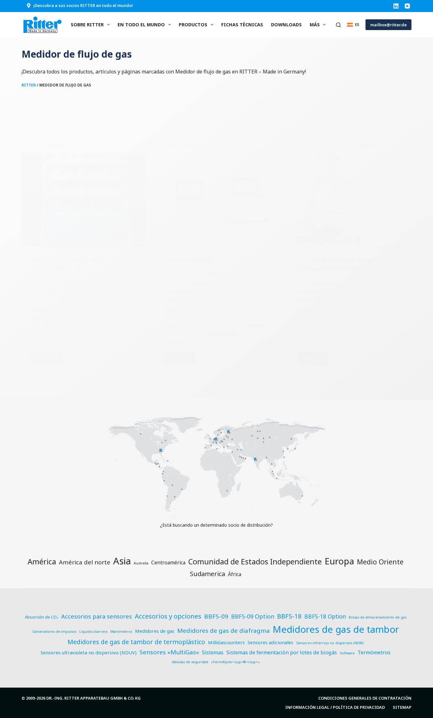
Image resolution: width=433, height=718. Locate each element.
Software (347, 653)
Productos (193, 25)
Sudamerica (207, 573)
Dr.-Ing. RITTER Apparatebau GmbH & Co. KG (93, 698)
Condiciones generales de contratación (364, 698)
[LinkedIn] (395, 6)
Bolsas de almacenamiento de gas (377, 617)
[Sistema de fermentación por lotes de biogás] (83, 199)
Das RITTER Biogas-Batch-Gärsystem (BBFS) (72, 264)
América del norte (84, 562)
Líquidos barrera (93, 631)
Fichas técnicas (242, 25)
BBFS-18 (289, 616)
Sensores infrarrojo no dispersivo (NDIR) (330, 643)
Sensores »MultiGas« (169, 652)
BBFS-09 (216, 616)
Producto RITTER (49, 145)
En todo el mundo (141, 25)
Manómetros (121, 631)
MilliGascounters (226, 642)
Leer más (49, 360)
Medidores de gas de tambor (336, 629)
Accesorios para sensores (96, 616)
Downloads (286, 25)
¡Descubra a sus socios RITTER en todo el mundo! (83, 5)
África (234, 574)
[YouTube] (407, 6)
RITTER (29, 85)
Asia (122, 561)
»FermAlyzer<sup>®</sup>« (235, 662)
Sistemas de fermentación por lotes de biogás (281, 652)
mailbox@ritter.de (388, 25)
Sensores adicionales (270, 642)
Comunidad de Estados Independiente (255, 561)
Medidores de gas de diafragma (223, 630)
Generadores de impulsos (54, 631)
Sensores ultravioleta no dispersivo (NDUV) (89, 652)
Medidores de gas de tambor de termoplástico (136, 642)
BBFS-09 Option (252, 616)
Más (315, 25)
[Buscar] (338, 24)
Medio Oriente (380, 561)
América (42, 561)
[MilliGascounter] (216, 199)
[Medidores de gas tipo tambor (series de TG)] (349, 199)
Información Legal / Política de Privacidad (335, 707)
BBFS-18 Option (325, 616)
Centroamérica (168, 562)
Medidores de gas (154, 631)
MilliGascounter (189, 260)
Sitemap (402, 707)
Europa (339, 561)
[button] (353, 25)
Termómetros (374, 652)
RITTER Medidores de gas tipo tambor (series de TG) (344, 264)
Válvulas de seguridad (190, 662)
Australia (141, 563)
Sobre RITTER (87, 25)
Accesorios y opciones (168, 616)
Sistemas (212, 652)
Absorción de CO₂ (41, 617)
